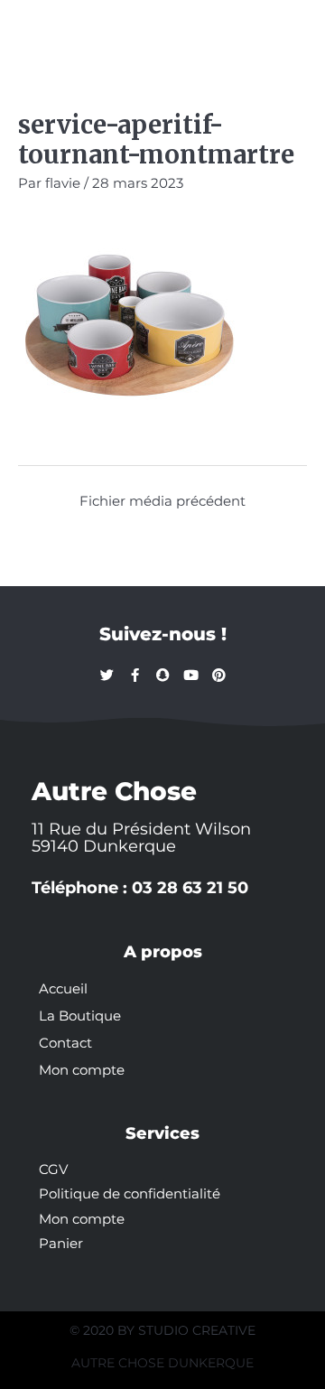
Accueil (63, 989)
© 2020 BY (104, 1330)
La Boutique (80, 1016)
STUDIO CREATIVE (196, 1330)
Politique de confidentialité (129, 1194)
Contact (65, 1043)
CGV (53, 1169)
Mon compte (82, 1070)
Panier (61, 1243)
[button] (38, 29)
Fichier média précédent (162, 501)
